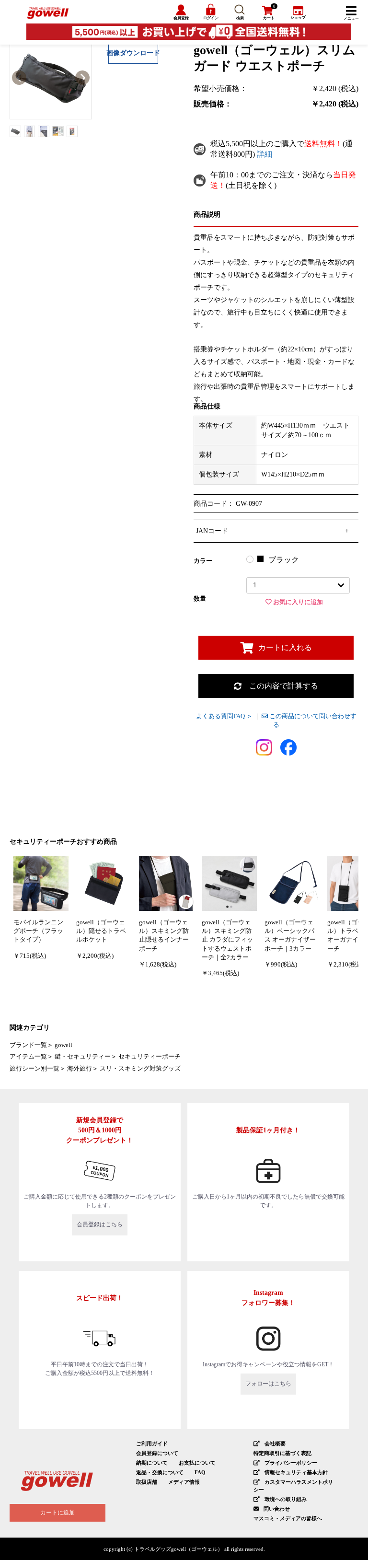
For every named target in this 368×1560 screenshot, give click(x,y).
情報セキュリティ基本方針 (296, 1472)
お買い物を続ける (141, 786)
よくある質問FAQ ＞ (224, 716)
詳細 (264, 154)
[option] (51, 78)
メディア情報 (184, 1482)
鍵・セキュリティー (83, 1056)
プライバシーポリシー (290, 1463)
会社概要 (275, 1443)
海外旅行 (79, 1068)
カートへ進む (228, 786)
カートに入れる (285, 647)
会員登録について (157, 1453)
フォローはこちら (268, 1383)
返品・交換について (160, 1472)
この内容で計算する (280, 686)
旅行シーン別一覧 (34, 1068)
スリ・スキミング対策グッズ (140, 1068)
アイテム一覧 (28, 1056)
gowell (63, 1045)
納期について (152, 1463)
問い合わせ (277, 1509)
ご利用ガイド (152, 1443)
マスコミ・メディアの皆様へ (287, 1518)
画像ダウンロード (133, 53)
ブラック (283, 560)
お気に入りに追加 (297, 602)
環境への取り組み (285, 1499)
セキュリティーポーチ (149, 1056)
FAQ (200, 1472)
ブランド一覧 (28, 1045)
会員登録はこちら (100, 1224)
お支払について (197, 1463)
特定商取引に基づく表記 (282, 1453)
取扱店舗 (146, 1482)
